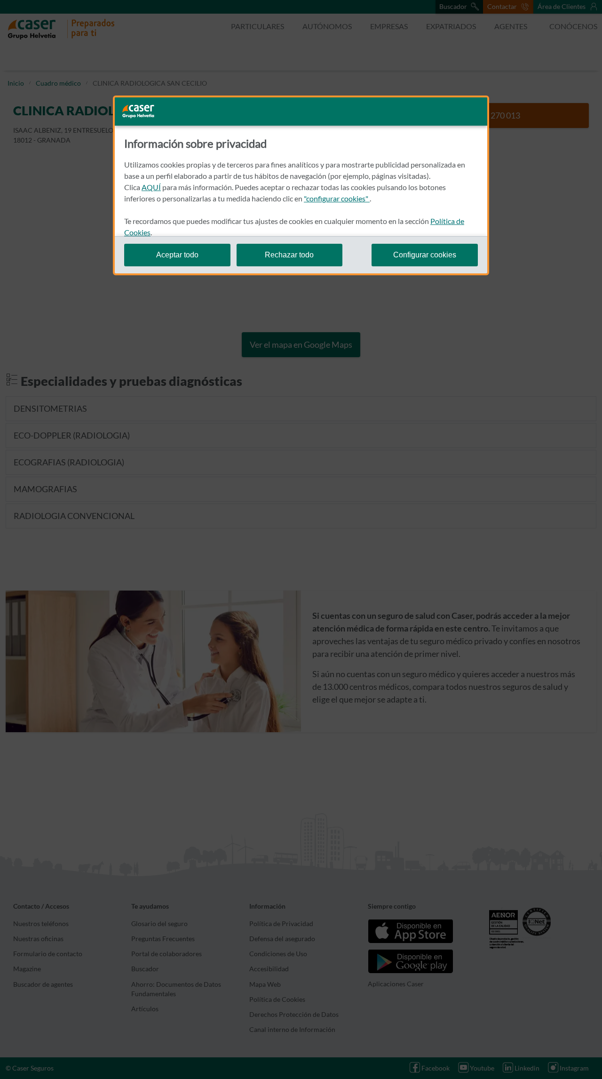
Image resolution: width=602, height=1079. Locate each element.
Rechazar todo (289, 255)
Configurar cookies (424, 255)
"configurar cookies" (337, 198)
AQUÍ (151, 187)
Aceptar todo (177, 255)
